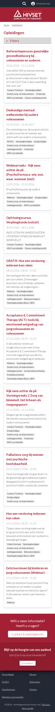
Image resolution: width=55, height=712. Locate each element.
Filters (14, 40)
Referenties (34, 682)
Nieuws (32, 674)
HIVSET (5, 682)
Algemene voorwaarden (13, 697)
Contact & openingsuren (28, 634)
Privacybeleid (8, 674)
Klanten (33, 689)
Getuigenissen (8, 689)
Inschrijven (27, 663)
